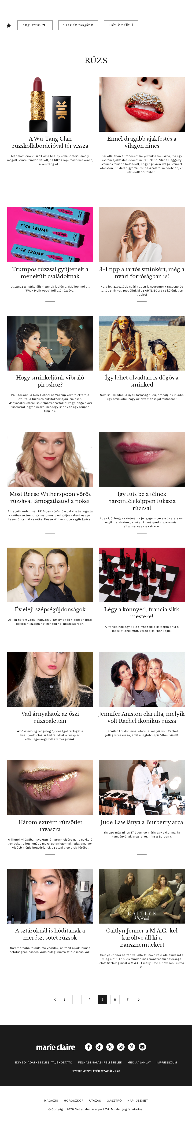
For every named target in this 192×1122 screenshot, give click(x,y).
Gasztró (114, 1100)
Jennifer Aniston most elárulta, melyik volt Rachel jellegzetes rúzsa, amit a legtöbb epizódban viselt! (141, 733)
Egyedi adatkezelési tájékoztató (43, 1062)
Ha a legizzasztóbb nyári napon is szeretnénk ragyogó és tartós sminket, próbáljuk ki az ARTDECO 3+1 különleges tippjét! (141, 290)
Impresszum (166, 1062)
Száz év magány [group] (78, 25)
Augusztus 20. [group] (35, 25)
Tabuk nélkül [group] (121, 25)
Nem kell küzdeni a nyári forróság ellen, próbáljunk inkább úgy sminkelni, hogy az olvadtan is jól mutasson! (142, 397)
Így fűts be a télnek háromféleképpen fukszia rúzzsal (142, 501)
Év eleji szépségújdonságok (50, 609)
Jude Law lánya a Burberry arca (142, 822)
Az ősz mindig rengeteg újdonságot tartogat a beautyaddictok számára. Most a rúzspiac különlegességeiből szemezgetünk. (50, 735)
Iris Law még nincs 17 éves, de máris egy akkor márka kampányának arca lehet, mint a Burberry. (141, 834)
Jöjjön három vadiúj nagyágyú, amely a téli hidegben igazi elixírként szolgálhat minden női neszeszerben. (50, 621)
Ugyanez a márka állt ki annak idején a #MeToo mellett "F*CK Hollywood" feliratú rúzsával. (50, 288)
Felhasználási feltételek (100, 1062)
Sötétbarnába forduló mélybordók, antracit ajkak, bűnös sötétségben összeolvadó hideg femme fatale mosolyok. (50, 950)
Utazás (95, 1100)
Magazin (51, 1100)
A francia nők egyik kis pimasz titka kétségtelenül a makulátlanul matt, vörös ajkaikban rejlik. (142, 628)
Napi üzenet (137, 1100)
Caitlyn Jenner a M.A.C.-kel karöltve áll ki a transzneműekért (141, 938)
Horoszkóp (73, 1100)
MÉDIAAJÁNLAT (139, 1062)
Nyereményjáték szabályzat (96, 1071)
